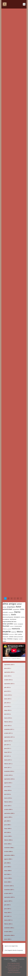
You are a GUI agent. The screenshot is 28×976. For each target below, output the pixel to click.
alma (5, 603)
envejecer (17, 617)
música (5, 634)
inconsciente (18, 626)
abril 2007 (6, 916)
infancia (5, 629)
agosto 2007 (7, 901)
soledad (11, 636)
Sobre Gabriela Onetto (14, 963)
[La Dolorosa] (14, 360)
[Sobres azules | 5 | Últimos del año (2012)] (14, 56)
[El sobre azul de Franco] (14, 400)
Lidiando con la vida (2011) (12, 246)
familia (15, 624)
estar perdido (8, 624)
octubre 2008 (7, 851)
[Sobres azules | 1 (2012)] (14, 217)
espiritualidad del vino (9, 621)
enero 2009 (7, 844)
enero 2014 (7, 676)
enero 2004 (7, 939)
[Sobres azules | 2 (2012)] (14, 182)
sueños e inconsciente (15, 474)
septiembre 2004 (8, 935)
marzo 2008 (7, 878)
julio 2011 (6, 744)
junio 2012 (7, 706)
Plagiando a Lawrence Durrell (14, 519)
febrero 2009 (7, 840)
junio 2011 (7, 748)
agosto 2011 (7, 741)
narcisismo (11, 634)
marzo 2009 (7, 836)
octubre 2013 (7, 679)
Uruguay (15, 639)
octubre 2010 (7, 775)
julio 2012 (6, 702)
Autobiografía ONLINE (14, 969)
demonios (5, 614)
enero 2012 (7, 725)
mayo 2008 (7, 870)
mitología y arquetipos (15, 250)
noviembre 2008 (8, 847)
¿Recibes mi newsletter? (14, 972)
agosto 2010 (7, 782)
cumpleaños (11, 612)
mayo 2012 (7, 710)
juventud (9, 629)
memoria (16, 628)
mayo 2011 (7, 752)
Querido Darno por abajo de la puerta (12, 579)
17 (17, 598)
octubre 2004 (7, 931)
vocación (21, 639)
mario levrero (13, 28)
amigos (12, 603)
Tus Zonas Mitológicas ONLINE (13, 967)
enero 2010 (7, 805)
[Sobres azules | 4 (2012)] (14, 101)
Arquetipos (10, 471)
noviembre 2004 (8, 927)
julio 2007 (6, 905)
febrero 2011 (7, 763)
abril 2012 (6, 714)
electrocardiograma (8, 617)
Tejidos (8, 316)
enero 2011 (7, 767)
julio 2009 (6, 821)
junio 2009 (7, 824)
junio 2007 (7, 908)
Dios (9, 614)
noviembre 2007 (8, 889)
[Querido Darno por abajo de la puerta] (14, 574)
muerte (7, 631)
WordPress (14, 960)
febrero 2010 (7, 802)
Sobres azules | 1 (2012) (13, 222)
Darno (17, 612)
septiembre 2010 (8, 779)
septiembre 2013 (8, 683)
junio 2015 (7, 668)
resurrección (5, 636)
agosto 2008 (7, 859)
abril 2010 (6, 794)
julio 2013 (6, 687)
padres (20, 634)
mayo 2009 (7, 828)
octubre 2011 (7, 733)
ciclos (22, 609)
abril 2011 (6, 756)
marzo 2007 (7, 920)
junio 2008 (7, 866)
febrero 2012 (7, 721)
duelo (13, 614)
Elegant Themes (13, 959)
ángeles (4, 641)
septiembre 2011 (8, 737)
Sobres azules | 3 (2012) (13, 145)
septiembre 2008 (8, 855)
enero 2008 (7, 882)
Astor (18, 606)
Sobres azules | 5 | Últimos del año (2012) (14, 63)
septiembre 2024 (8, 664)
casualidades (16, 609)
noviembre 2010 (8, 771)
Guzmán (6, 626)
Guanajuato (20, 624)
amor (19, 604)
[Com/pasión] (14, 436)
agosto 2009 (7, 817)
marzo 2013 (7, 695)
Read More (8, 49)
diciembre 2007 (8, 885)
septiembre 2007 (8, 897)
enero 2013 (7, 699)
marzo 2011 (7, 760)
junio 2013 (7, 691)
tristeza (10, 639)
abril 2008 (6, 874)
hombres (12, 626)
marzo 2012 (7, 718)
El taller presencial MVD (13, 965)
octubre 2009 (7, 809)
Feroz (7, 542)
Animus (4, 607)
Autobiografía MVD (14, 970)
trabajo (5, 639)
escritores (13, 619)
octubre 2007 (7, 893)
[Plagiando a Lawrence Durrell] (14, 509)
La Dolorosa (11, 377)
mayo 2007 (7, 912)
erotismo (23, 617)
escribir (12, 68)
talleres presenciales (18, 636)
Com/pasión (10, 447)
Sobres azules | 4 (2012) (13, 121)
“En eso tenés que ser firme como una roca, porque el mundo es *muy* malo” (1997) (13, 20)
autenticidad (7, 609)
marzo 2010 (7, 798)
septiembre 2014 (8, 672)
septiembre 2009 (8, 813)
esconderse (6, 619)
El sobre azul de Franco (12, 404)
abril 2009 (6, 832)
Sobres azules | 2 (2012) (13, 193)
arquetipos (11, 607)
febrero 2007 (7, 924)
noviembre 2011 (8, 729)
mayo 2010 (7, 790)
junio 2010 (7, 786)
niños (16, 634)
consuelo (5, 612)
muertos (13, 632)
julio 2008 (6, 863)
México (20, 632)
